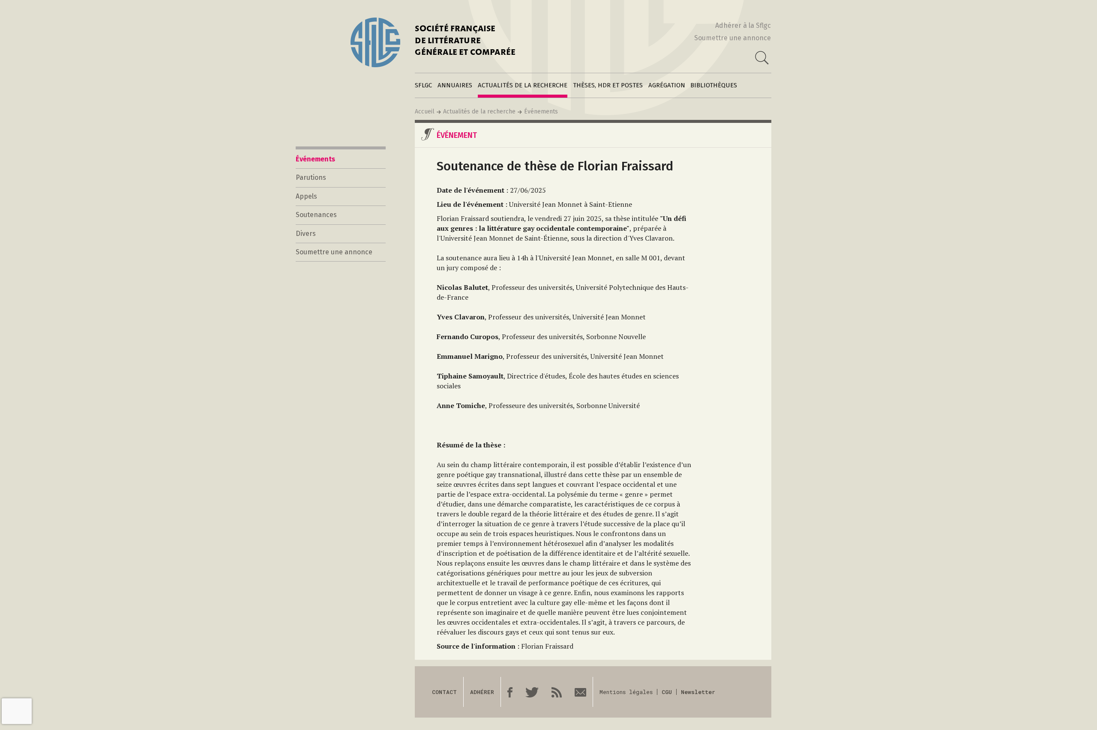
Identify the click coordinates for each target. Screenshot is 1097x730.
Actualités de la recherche (522, 85)
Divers (306, 233)
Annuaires (455, 85)
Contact (444, 692)
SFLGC (423, 85)
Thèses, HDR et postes (608, 85)
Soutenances (316, 215)
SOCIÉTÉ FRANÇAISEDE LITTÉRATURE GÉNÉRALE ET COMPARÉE (465, 41)
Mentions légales (626, 692)
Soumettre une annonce (732, 38)
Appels (306, 196)
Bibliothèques (713, 85)
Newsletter (698, 692)
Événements (541, 111)
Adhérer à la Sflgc (743, 25)
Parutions (311, 177)
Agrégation (666, 85)
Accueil (425, 111)
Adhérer (482, 692)
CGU (667, 692)
